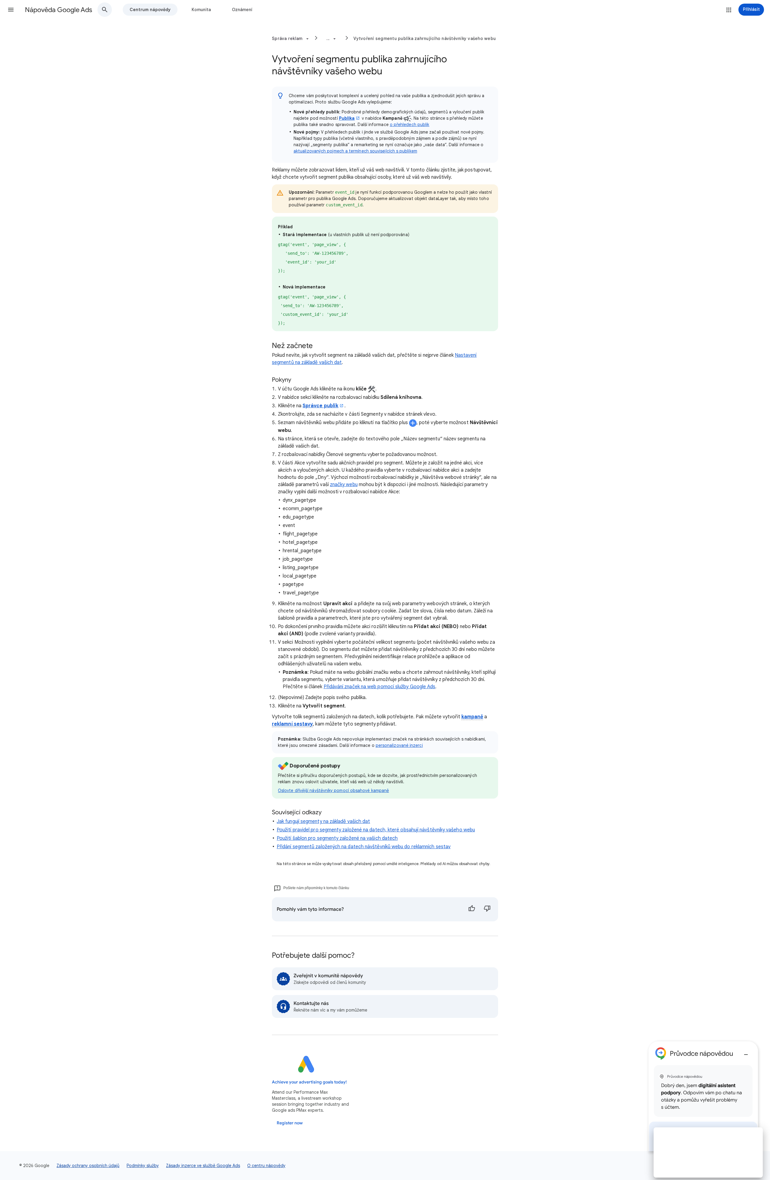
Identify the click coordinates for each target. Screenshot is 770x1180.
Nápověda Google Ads (58, 10)
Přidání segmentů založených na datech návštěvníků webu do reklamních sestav (364, 847)
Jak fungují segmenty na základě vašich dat (323, 821)
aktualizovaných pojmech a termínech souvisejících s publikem (355, 151)
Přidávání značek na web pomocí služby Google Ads (380, 687)
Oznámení (242, 9)
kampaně (472, 717)
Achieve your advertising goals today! (309, 1082)
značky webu (344, 485)
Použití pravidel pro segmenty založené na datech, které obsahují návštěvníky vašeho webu (376, 830)
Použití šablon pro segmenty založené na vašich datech (337, 838)
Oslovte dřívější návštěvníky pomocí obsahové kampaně (333, 790)
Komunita (201, 9)
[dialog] (703, 1096)
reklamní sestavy (292, 724)
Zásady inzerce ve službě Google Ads (203, 1165)
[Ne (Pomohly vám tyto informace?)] (487, 909)
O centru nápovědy (266, 1165)
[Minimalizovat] (746, 1052)
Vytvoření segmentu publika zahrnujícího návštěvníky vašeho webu (424, 38)
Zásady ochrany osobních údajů (88, 1165)
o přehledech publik (410, 124)
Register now (290, 1123)
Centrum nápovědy (150, 9)
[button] (11, 9)
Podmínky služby (143, 1165)
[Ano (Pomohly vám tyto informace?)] (472, 909)
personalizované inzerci (399, 745)
